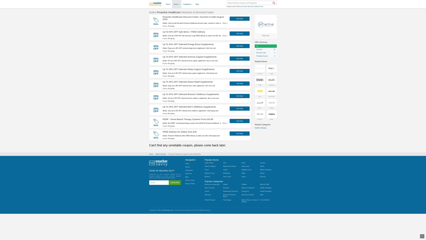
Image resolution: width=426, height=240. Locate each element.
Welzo (259, 108)
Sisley (271, 119)
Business (208, 195)
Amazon (263, 176)
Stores (176, 4)
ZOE (260, 96)
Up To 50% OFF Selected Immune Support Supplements (190, 57)
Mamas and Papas (229, 166)
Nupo (271, 73)
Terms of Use (190, 180)
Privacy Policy (190, 183)
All (257, 46)
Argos (244, 176)
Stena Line (250, 6)
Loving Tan (272, 85)
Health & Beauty (260, 128)
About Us (188, 173)
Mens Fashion (210, 188)
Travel (207, 191)
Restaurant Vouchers (230, 191)
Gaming (226, 188)
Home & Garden (265, 191)
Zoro (224, 163)
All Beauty (226, 173)
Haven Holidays (210, 166)
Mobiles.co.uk (246, 170)
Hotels (225, 184)
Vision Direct (209, 163)
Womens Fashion (248, 195)
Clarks (262, 173)
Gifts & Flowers (210, 200)
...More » (224, 23)
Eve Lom (259, 73)
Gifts (261, 195)
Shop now (265, 35)
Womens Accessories (212, 184)
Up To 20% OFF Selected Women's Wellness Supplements (191, 94)
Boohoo (207, 176)
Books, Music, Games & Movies (250, 201)
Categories (187, 4)
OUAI (259, 85)
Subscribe (174, 182)
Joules (225, 170)
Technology (227, 200)
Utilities (244, 184)
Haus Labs (272, 96)
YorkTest (259, 119)
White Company (265, 170)
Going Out (245, 191)
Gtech (262, 166)
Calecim (271, 108)
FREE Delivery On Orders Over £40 (180, 132)
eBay (243, 173)
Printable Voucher (265, 56)
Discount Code (265, 53)
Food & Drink (264, 200)
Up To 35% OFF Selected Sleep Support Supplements (188, 69)
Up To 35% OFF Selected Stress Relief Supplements (188, 82)
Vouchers (265, 49)
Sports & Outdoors (248, 188)
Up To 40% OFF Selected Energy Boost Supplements (188, 44)
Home (151, 154)
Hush (243, 163)
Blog (197, 4)
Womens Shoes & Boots (229, 195)
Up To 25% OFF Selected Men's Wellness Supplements (189, 107)
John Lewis (227, 176)
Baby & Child (264, 184)
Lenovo (262, 163)
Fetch (207, 170)
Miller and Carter (242, 6)
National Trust (259, 6)
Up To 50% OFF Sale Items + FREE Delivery (184, 32)
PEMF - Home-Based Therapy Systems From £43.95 (188, 119)
